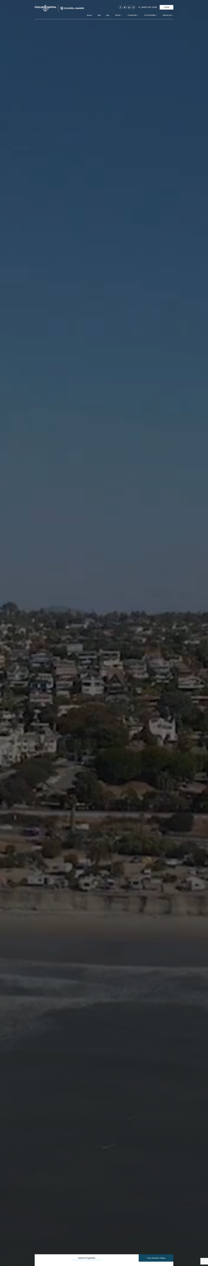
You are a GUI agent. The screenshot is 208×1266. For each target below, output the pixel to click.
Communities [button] (149, 15)
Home (89, 15)
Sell (99, 15)
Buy (107, 15)
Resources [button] (167, 15)
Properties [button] (132, 15)
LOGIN (166, 7)
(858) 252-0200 (149, 7)
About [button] (117, 15)
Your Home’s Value (156, 1258)
